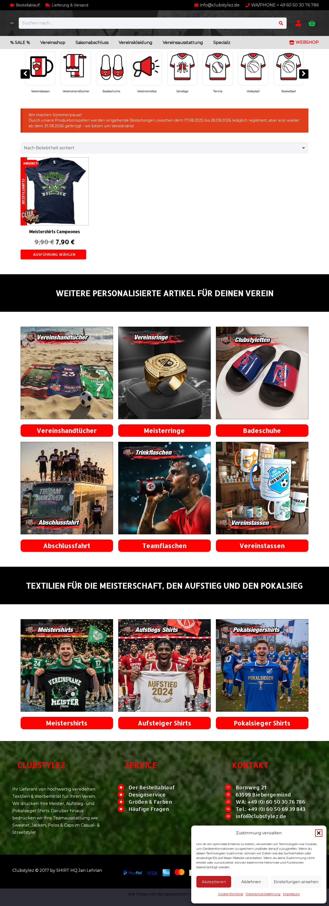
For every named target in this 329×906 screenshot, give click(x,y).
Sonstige (68, 91)
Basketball (174, 91)
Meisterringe (164, 430)
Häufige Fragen (149, 809)
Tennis (103, 91)
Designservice (147, 794)
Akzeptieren (214, 881)
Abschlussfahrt (66, 546)
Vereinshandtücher (67, 430)
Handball (210, 91)
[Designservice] (123, 794)
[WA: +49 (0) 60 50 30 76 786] (230, 802)
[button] (318, 833)
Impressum (291, 894)
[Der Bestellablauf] (123, 787)
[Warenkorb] (312, 23)
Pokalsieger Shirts (281, 91)
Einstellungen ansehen (296, 881)
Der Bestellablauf (152, 787)
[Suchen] (281, 23)
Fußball (245, 91)
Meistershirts (66, 723)
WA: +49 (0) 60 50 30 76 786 (270, 801)
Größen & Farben (150, 801)
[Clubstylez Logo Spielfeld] (12, 23)
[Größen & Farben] (123, 802)
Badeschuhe (262, 430)
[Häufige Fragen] (123, 809)
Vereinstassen (262, 546)
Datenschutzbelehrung (263, 894)
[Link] (298, 23)
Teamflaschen (164, 546)
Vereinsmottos (32, 91)
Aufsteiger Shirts (164, 723)
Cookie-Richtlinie (230, 894)
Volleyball (139, 91)
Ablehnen (251, 881)
